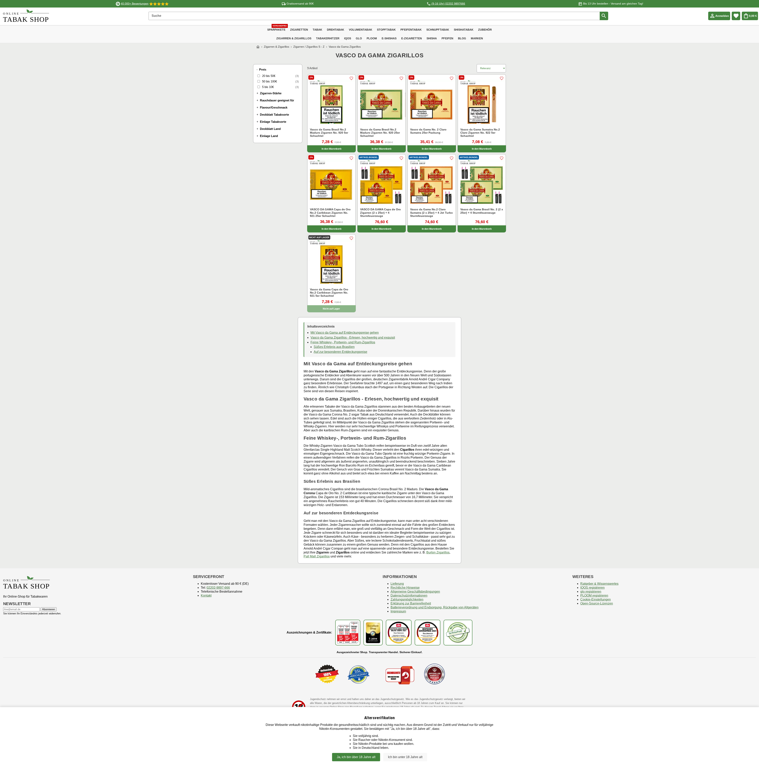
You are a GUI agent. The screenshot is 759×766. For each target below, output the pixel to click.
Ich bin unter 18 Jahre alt (405, 757)
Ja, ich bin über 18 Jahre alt (356, 757)
